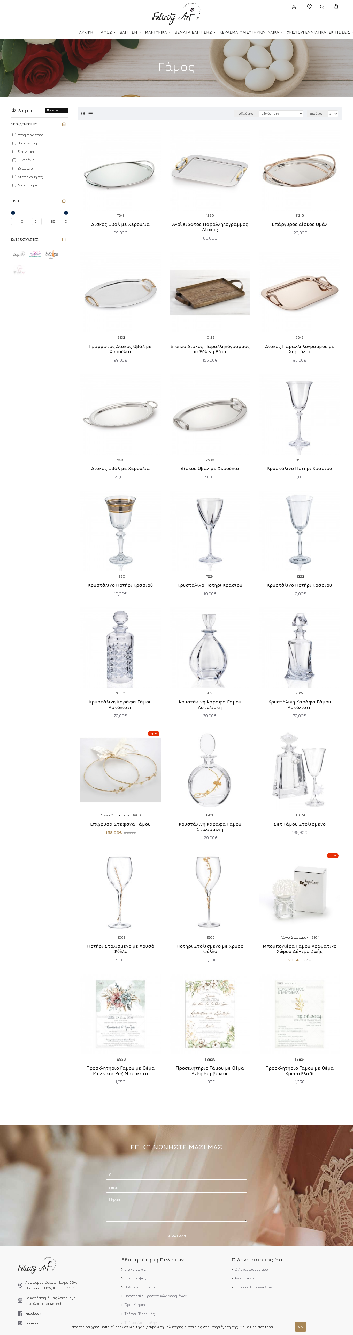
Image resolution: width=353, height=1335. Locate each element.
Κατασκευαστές (25, 239)
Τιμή (15, 201)
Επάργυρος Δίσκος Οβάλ (299, 224)
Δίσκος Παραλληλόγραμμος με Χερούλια (299, 349)
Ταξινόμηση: (246, 113)
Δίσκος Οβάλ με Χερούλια (120, 224)
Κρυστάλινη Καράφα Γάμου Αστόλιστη (120, 704)
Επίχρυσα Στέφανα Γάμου (120, 824)
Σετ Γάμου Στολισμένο (300, 824)
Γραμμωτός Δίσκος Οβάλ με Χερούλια (120, 349)
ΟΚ (300, 1326)
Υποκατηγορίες (24, 124)
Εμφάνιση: (317, 113)
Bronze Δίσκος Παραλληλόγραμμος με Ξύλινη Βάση (210, 349)
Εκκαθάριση (58, 110)
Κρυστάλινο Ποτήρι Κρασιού (299, 468)
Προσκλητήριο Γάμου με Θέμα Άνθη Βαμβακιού (210, 1070)
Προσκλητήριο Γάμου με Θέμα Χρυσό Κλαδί (299, 1070)
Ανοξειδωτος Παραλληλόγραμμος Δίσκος (210, 227)
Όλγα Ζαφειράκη (116, 815)
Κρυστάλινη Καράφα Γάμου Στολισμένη (210, 827)
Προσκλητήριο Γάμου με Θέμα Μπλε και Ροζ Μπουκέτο (120, 1070)
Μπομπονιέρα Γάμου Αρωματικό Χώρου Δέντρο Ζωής (299, 949)
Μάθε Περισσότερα (256, 1327)
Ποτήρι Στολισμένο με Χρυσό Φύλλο (120, 949)
